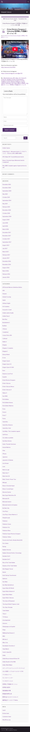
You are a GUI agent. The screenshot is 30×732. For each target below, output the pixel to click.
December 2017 (6, 232)
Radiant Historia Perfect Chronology (11, 553)
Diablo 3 (4, 341)
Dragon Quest (6, 361)
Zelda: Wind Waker (7, 665)
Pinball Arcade (6, 517)
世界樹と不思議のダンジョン (10, 684)
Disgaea (4, 345)
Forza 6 (4, 412)
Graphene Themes (13, 730)
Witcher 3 (5, 639)
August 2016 (5, 267)
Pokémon (4, 521)
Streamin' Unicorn (6, 12)
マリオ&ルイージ (7, 674)
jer (3, 35)
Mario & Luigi (5, 469)
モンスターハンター (7, 677)
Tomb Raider (5, 610)
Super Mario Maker (7, 594)
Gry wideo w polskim (7, 437)
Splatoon (4, 578)
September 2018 (6, 216)
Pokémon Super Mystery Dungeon (11, 533)
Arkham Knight (6, 303)
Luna (3, 466)
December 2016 (6, 261)
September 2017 (6, 242)
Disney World (6, 354)
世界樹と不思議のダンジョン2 (18, 84)
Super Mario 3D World (8, 588)
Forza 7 (4, 415)
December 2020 (6, 187)
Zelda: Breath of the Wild (9, 661)
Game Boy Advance (7, 425)
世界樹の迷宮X (6, 687)
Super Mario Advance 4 (8, 591)
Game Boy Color (6, 428)
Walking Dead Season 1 (8, 633)
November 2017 (6, 235)
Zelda (3, 655)
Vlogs (4, 629)
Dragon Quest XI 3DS (8, 367)
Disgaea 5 (5, 351)
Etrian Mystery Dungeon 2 (14, 80)
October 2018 (6, 213)
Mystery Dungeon (16, 82)
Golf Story (5, 434)
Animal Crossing (6, 297)
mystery (8, 82)
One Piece (5, 511)
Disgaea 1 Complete (7, 348)
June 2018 (5, 223)
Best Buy (4, 319)
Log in (4, 710)
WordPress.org (6, 719)
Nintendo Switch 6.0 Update (9, 505)
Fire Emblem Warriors (7, 405)
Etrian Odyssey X (7, 389)
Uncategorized (6, 620)
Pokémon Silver (6, 530)
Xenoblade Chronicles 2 (8, 645)
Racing (4, 546)
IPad (3, 450)
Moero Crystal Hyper (7, 489)
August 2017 (5, 245)
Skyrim (4, 572)
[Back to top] (26, 728)
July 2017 (4, 248)
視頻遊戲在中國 (6, 690)
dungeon (9, 79)
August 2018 (5, 219)
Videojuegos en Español (8, 626)
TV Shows (5, 617)
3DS (6, 35)
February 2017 (6, 255)
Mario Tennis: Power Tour (9, 479)
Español (4, 377)
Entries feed (5, 713)
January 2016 (5, 277)
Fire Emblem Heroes (7, 402)
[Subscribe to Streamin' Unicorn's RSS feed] (2, 1)
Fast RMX (5, 396)
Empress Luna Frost (7, 373)
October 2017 (6, 239)
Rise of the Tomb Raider (8, 562)
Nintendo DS (5, 498)
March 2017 (5, 251)
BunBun (4, 325)
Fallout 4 (4, 393)
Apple (4, 300)
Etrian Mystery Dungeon (15, 35)
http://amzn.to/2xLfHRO (8, 67)
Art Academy (5, 306)
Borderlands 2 (6, 322)
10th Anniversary (7, 78)
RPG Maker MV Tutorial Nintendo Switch (13, 157)
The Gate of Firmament (8, 601)
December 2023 (6, 184)
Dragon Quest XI (6, 364)
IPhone (4, 453)
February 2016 (6, 274)
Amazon (4, 293)
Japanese (4, 457)
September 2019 (6, 200)
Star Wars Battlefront (8, 585)
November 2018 (6, 210)
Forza (3, 409)
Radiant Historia (6, 549)
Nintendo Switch (6, 501)
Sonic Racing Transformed (9, 575)
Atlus (17, 78)
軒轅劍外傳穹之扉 (7, 693)
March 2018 (5, 229)
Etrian (13, 79)
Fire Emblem (5, 399)
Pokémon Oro (6, 527)
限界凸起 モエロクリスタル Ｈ (10, 697)
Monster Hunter (6, 492)
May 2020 (5, 194)
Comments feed (6, 716)
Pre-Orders (5, 543)
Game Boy (5, 421)
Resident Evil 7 (6, 559)
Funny (4, 418)
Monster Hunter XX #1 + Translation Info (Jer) (16, 19)
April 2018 (5, 226)
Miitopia (4, 482)
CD (20, 78)
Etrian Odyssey (6, 383)
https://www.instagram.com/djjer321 (11, 73)
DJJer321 (3, 79)
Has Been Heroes (7, 441)
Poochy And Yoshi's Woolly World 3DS (12, 540)
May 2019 (5, 203)
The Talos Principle (7, 607)
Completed (5, 332)
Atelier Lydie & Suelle (8, 313)
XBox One (5, 642)
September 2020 (6, 191)
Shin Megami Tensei (7, 569)
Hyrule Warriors (6, 447)
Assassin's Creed (6, 309)
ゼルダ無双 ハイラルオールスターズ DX (12, 671)
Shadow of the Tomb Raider (9, 565)
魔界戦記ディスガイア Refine (10, 700)
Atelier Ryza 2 (6, 316)
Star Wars (5, 581)
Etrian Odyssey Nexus (8, 386)
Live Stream (5, 463)
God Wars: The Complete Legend (11, 431)
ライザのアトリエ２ (7, 681)
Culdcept (4, 338)
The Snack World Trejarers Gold (10, 604)
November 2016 (6, 264)
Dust (3, 370)
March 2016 (5, 271)
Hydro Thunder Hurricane (9, 444)
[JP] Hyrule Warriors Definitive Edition (12, 287)
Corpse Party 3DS (7, 335)
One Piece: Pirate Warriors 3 (9, 514)
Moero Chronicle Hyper (8, 485)
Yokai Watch (5, 649)
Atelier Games (6, 148)
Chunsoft (23, 78)
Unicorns (4, 623)
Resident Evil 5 (6, 556)
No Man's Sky (5, 508)
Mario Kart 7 (5, 473)
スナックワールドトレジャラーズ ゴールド (13, 668)
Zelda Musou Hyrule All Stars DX (10, 658)
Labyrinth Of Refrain (7, 460)
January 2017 (5, 258)
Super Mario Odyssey (8, 597)
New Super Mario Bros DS (9, 495)
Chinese (4, 329)
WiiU (3, 636)
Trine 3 (4, 613)
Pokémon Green (6, 524)
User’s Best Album (16, 83)
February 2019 (6, 207)
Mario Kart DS (6, 476)
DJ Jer (8, 35)
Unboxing (8, 83)
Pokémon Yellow (6, 537)
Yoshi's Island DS (6, 652)
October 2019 (6, 197)
